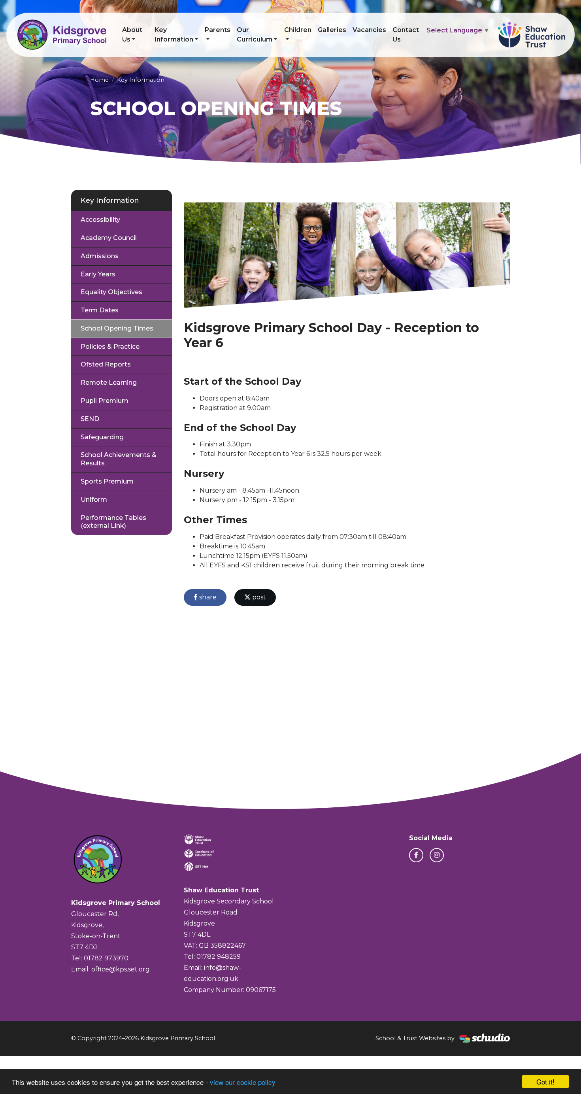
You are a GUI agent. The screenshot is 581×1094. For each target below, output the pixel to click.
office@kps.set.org (120, 969)
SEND (90, 419)
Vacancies (369, 30)
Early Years (98, 274)
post (258, 597)
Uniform (94, 499)
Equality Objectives (111, 292)
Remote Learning (109, 382)
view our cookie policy (242, 1082)
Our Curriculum (254, 34)
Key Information (174, 34)
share (207, 597)
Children (297, 30)
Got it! (545, 1081)
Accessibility (100, 219)
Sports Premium (107, 481)
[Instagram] (437, 855)
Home (99, 79)
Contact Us (405, 34)
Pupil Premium (104, 400)
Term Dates (100, 310)
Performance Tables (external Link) (113, 522)
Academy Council (109, 238)
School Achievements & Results (119, 459)
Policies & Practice (110, 346)
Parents (217, 30)
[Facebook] (416, 855)
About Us (132, 34)
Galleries (332, 30)
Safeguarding (102, 437)
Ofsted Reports (106, 364)
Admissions (100, 256)
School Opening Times (117, 328)
